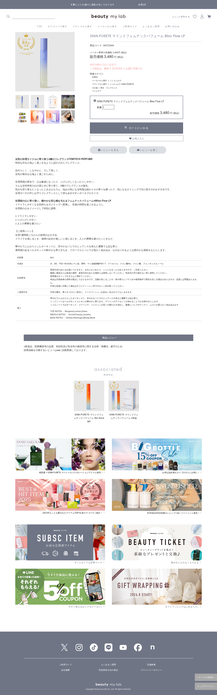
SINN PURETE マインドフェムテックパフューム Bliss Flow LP (138, 107)
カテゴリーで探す (57, 26)
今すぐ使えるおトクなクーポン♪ (85, 606)
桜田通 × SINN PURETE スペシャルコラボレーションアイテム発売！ (71, 472)
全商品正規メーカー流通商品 (108, 4)
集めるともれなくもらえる (185, 562)
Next (142, 4)
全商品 (95, 76)
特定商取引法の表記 (108, 669)
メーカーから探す (107, 26)
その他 (95, 87)
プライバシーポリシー (151, 669)
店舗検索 (151, 664)
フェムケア (96, 90)
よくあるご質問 (151, 26)
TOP (39, 26)
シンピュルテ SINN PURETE (122, 84)
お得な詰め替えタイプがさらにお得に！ (181, 472)
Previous (74, 4)
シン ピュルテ (115, 80)
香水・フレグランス (108, 87)
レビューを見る (110, 150)
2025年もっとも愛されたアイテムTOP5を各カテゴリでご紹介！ (73, 513)
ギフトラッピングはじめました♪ (182, 606)
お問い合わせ (172, 26)
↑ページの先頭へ (206, 677)
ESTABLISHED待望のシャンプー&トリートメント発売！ (173, 513)
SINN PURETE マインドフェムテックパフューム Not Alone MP (89, 418)
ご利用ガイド (130, 26)
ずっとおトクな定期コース (88, 562)
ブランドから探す (82, 26)
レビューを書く (149, 150)
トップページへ (206, 686)
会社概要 (65, 669)
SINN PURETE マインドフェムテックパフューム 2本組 (123, 416)
